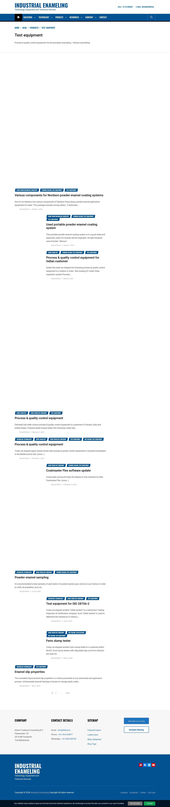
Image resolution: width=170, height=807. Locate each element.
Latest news (92, 735)
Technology (44, 17)
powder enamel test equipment (52, 190)
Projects (59, 17)
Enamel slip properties (30, 672)
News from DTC (53, 252)
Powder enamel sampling (32, 577)
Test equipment (71, 190)
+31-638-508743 (69, 739)
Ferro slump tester (58, 640)
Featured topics (94, 730)
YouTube (151, 792)
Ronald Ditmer (24, 209)
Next (68, 693)
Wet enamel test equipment (93, 439)
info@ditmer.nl (64, 730)
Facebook (133, 792)
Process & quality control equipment (39, 418)
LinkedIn (124, 792)
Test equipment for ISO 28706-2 (67, 603)
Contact (103, 17)
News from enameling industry (27, 190)
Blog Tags (91, 744)
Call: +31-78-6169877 (125, 6)
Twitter (143, 792)
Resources (74, 17)
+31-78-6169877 (65, 734)
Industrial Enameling (41, 5)
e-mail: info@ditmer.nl (145, 6)
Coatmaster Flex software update (68, 470)
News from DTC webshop (39, 413)
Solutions (27, 17)
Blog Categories (94, 739)
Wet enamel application (76, 632)
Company (89, 17)
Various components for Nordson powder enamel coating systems (59, 195)
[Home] (18, 17)
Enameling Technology (24, 439)
